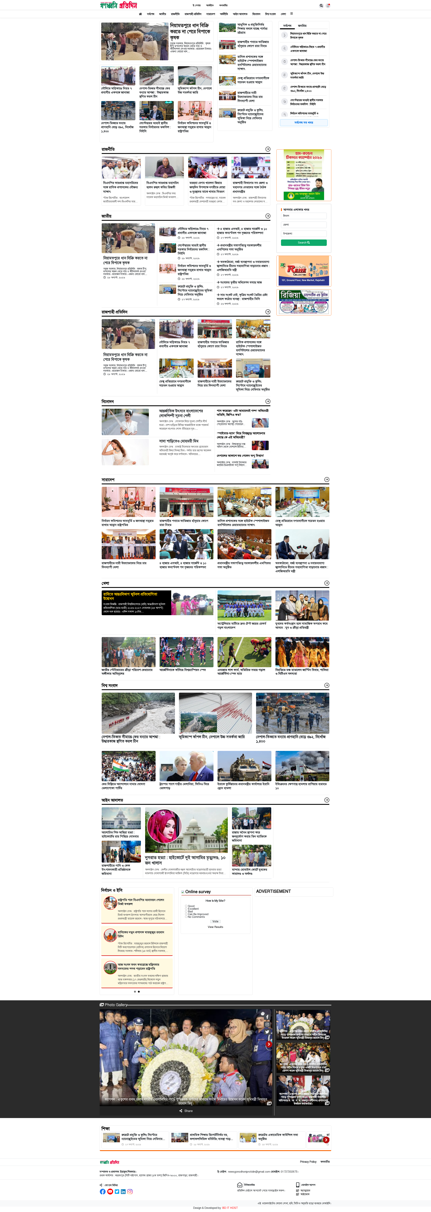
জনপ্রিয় (302, 26)
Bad (190, 911)
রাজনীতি (175, 14)
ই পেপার (197, 5)
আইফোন (305, 1194)
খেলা (283, 14)
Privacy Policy (308, 1161)
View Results (215, 927)
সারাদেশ (210, 14)
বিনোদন (256, 14)
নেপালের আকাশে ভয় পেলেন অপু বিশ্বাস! (240, 456)
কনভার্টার (223, 5)
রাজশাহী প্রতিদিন (193, 14)
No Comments (196, 917)
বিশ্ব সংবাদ (270, 14)
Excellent (193, 909)
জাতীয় (162, 14)
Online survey (198, 891)
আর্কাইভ (210, 5)
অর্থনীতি (224, 14)
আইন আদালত (240, 14)
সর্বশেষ (150, 14)
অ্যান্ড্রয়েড (305, 1190)
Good (191, 906)
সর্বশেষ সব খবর (304, 122)
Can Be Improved (198, 914)
